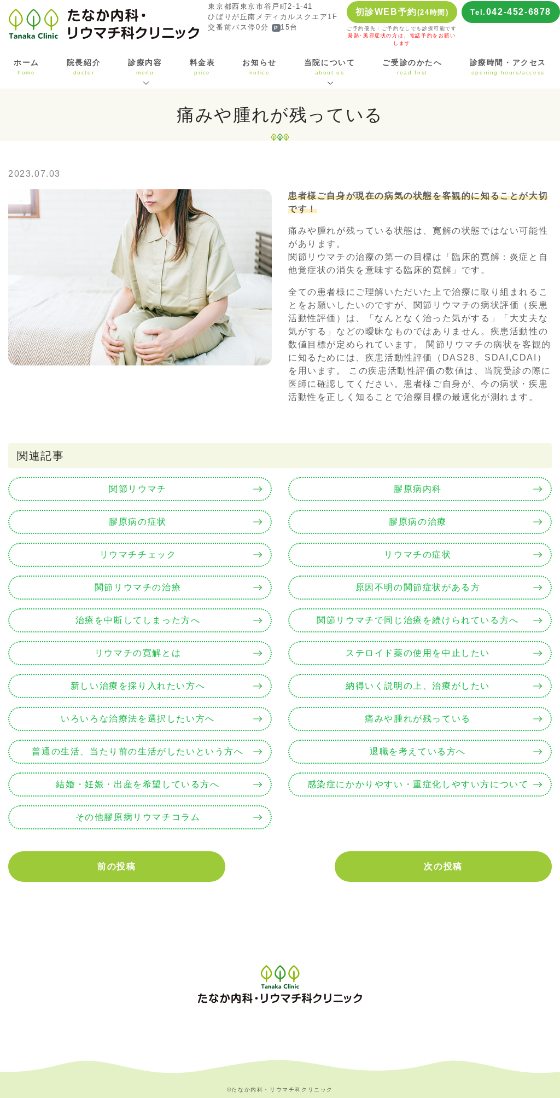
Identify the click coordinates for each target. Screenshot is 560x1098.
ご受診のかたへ (412, 66)
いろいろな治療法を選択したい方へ (138, 718)
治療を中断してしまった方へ (138, 620)
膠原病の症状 (138, 521)
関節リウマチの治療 (138, 587)
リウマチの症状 (417, 554)
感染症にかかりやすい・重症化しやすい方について (418, 784)
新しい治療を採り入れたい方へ (138, 685)
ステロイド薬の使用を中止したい (418, 653)
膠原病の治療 (418, 521)
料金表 (202, 66)
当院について (329, 66)
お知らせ (259, 66)
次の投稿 (443, 866)
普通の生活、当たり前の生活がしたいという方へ (137, 751)
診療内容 (145, 66)
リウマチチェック (138, 554)
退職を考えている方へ (418, 751)
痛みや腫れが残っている (418, 718)
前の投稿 (116, 866)
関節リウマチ (138, 488)
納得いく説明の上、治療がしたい (418, 685)
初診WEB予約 (402, 11)
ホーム (26, 66)
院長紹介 (84, 66)
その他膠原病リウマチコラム (138, 817)
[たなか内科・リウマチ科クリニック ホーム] (104, 23)
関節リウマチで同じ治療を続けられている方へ (418, 620)
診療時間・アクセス (508, 66)
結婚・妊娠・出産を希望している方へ (137, 784)
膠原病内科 (418, 488)
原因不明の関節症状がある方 (418, 587)
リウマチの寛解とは (138, 653)
